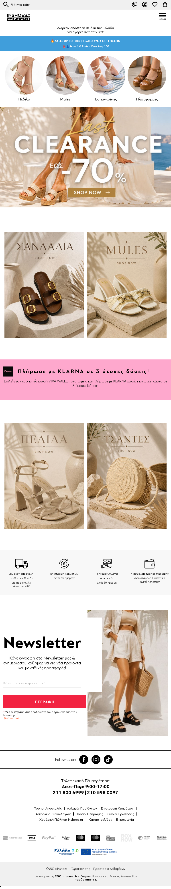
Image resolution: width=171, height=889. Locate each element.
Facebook (83, 759)
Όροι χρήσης (80, 868)
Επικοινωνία (125, 820)
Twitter (96, 759)
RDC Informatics (67, 876)
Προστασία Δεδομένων (109, 868)
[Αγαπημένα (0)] (155, 4)
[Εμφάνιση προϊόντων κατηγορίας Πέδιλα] (24, 75)
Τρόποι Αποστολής (48, 808)
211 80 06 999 (134, 4)
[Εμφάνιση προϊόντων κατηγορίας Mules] (65, 75)
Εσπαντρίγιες (106, 99)
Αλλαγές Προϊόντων (82, 808)
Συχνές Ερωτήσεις (120, 814)
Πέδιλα (24, 99)
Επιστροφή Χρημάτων (117, 808)
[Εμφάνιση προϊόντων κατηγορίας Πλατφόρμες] (147, 75)
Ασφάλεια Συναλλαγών (53, 814)
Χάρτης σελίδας (100, 820)
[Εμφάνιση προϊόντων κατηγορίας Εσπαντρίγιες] (106, 75)
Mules (65, 99)
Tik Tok (108, 759)
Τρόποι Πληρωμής (89, 814)
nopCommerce (85, 879)
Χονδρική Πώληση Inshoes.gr (61, 820)
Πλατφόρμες (147, 99)
